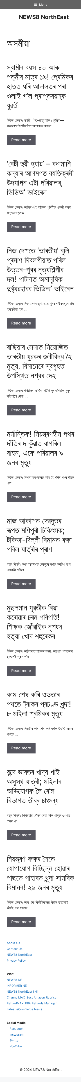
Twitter (15, 1040)
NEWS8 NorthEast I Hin (23, 991)
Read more (21, 140)
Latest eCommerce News (24, 1009)
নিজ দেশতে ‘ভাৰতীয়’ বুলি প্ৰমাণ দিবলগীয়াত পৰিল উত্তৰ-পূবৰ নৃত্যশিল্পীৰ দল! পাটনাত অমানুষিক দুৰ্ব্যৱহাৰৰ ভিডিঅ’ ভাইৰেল (40, 269)
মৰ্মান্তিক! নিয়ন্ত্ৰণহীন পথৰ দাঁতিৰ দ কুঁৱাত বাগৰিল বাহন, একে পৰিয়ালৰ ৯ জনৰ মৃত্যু (40, 448)
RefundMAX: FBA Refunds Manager (32, 1003)
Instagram (16, 1034)
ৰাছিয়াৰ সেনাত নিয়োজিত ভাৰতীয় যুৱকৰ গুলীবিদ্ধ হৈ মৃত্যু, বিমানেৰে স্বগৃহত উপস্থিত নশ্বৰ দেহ (39, 361)
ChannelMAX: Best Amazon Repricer (32, 997)
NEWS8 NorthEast (44, 17)
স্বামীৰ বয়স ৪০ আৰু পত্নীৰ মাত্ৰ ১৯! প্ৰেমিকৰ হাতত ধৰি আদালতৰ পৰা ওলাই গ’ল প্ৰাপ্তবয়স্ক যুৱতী (40, 86)
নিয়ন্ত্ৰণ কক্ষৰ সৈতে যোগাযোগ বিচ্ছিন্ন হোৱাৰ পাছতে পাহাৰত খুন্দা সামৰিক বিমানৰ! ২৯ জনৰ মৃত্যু (40, 873)
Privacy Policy (16, 960)
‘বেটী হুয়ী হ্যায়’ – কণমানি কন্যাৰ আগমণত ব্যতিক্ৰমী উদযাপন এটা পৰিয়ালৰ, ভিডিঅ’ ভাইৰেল (40, 178)
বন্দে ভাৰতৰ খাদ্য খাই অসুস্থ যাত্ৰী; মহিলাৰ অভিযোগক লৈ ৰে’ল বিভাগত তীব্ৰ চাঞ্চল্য (34, 786)
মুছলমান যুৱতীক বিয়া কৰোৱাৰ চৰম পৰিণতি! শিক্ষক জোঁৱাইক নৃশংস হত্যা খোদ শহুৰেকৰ (34, 622)
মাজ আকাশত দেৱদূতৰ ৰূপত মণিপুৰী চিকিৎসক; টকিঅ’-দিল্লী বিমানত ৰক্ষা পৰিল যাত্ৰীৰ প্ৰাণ (39, 535)
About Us (13, 943)
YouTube (16, 1046)
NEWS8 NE (14, 980)
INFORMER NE (17, 985)
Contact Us (14, 949)
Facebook (16, 1028)
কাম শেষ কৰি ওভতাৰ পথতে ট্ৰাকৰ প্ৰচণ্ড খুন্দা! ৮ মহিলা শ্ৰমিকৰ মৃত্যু (39, 704)
